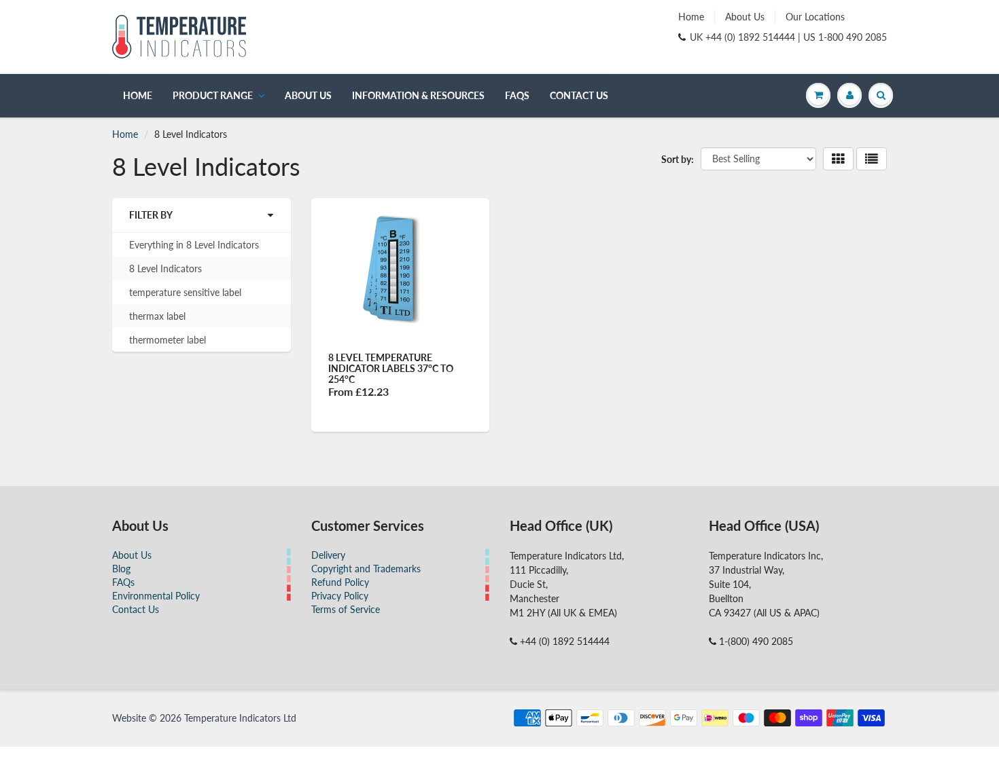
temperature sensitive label (185, 292)
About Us (745, 16)
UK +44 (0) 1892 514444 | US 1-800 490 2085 (788, 37)
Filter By (151, 215)
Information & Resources (418, 95)
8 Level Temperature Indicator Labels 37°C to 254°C (390, 368)
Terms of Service (345, 609)
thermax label (157, 316)
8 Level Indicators (165, 268)
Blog (121, 568)
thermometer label (167, 340)
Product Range (213, 95)
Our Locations (815, 16)
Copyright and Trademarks (366, 568)
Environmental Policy (156, 595)
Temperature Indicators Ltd (240, 718)
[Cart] (818, 95)
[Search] (880, 95)
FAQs (517, 95)
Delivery (328, 555)
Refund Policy (340, 582)
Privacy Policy (339, 595)
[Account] (849, 95)
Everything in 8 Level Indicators (194, 244)
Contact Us (579, 95)
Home (691, 16)
